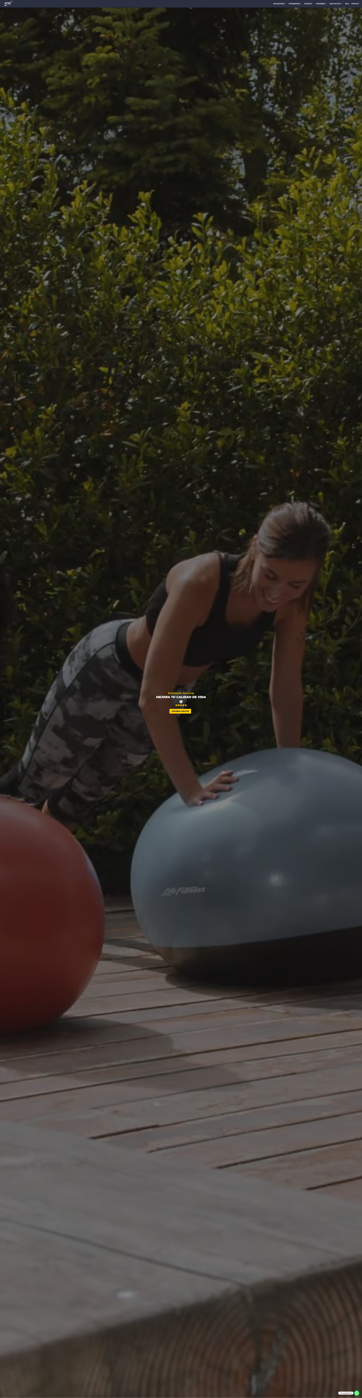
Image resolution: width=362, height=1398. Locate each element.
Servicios (308, 4)
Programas (320, 4)
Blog (347, 4)
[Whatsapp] (356, 1393)
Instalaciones (279, 4)
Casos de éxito (335, 4)
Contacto (355, 4)
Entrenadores (294, 4)
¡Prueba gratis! (180, 711)
